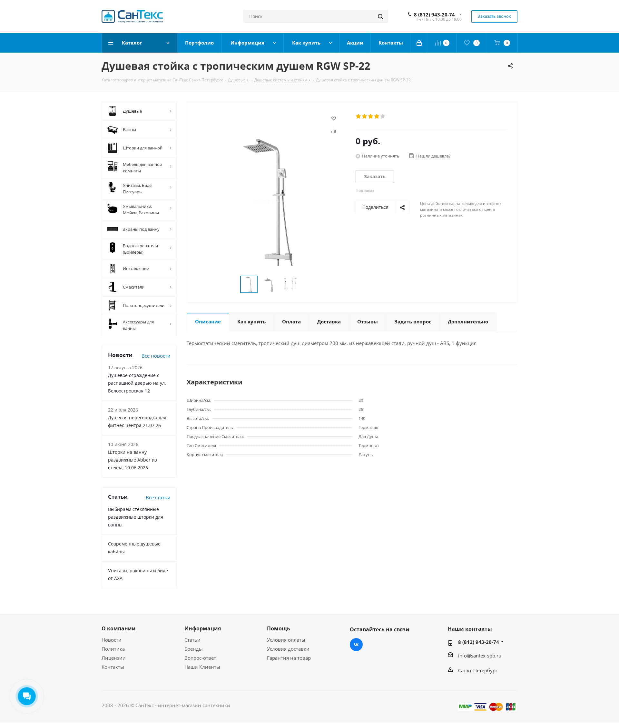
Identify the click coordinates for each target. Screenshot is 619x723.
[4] (377, 116)
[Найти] (380, 16)
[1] (359, 116)
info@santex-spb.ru (479, 655)
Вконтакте (356, 644)
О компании (119, 628)
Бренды (193, 649)
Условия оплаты (286, 639)
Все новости (156, 355)
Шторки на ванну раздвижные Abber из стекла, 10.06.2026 (132, 460)
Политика (113, 649)
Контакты (113, 667)
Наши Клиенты (202, 667)
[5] (383, 116)
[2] (365, 116)
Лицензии (114, 658)
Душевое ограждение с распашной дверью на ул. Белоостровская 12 (137, 383)
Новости (112, 639)
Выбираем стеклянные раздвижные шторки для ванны (135, 517)
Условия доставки (288, 649)
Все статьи (158, 497)
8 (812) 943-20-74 (434, 14)
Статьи (192, 639)
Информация (202, 628)
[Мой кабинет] (419, 43)
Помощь (278, 628)
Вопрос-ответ (200, 658)
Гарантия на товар (289, 658)
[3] (371, 116)
